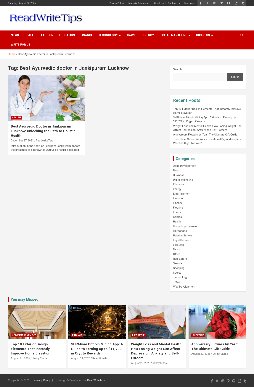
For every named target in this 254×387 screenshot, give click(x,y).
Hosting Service (182, 235)
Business (203, 35)
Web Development (184, 286)
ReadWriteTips (44, 140)
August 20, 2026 (140, 363)
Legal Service (181, 240)
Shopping (178, 268)
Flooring (178, 207)
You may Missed (24, 299)
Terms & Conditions (138, 3)
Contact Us (174, 3)
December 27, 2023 (22, 140)
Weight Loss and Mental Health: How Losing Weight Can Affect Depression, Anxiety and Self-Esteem (156, 351)
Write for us (20, 44)
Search (177, 69)
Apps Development (184, 165)
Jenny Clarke (39, 358)
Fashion (47, 35)
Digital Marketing (173, 35)
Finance (87, 35)
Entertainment (181, 193)
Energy (148, 35)
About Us (158, 3)
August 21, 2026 (20, 358)
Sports (177, 272)
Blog (176, 170)
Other (176, 254)
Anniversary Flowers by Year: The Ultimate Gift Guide (205, 134)
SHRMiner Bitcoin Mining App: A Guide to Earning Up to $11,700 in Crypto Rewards (97, 348)
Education (67, 35)
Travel (131, 35)
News (15, 35)
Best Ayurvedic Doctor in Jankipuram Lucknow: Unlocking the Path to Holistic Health (43, 131)
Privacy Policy (117, 3)
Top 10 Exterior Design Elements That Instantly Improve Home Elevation (30, 348)
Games (177, 217)
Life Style (178, 244)
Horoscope (180, 231)
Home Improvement (185, 226)
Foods (177, 212)
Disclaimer (189, 3)
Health (30, 35)
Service (177, 263)
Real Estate (180, 258)
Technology (108, 35)
